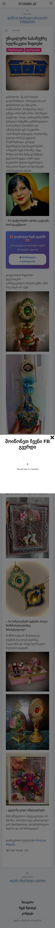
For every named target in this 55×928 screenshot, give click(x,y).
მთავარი (28, 902)
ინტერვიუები (15, 50)
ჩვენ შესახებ (27, 908)
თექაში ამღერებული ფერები (27, 880)
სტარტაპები (33, 50)
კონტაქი (27, 913)
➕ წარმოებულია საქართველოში (27, 259)
